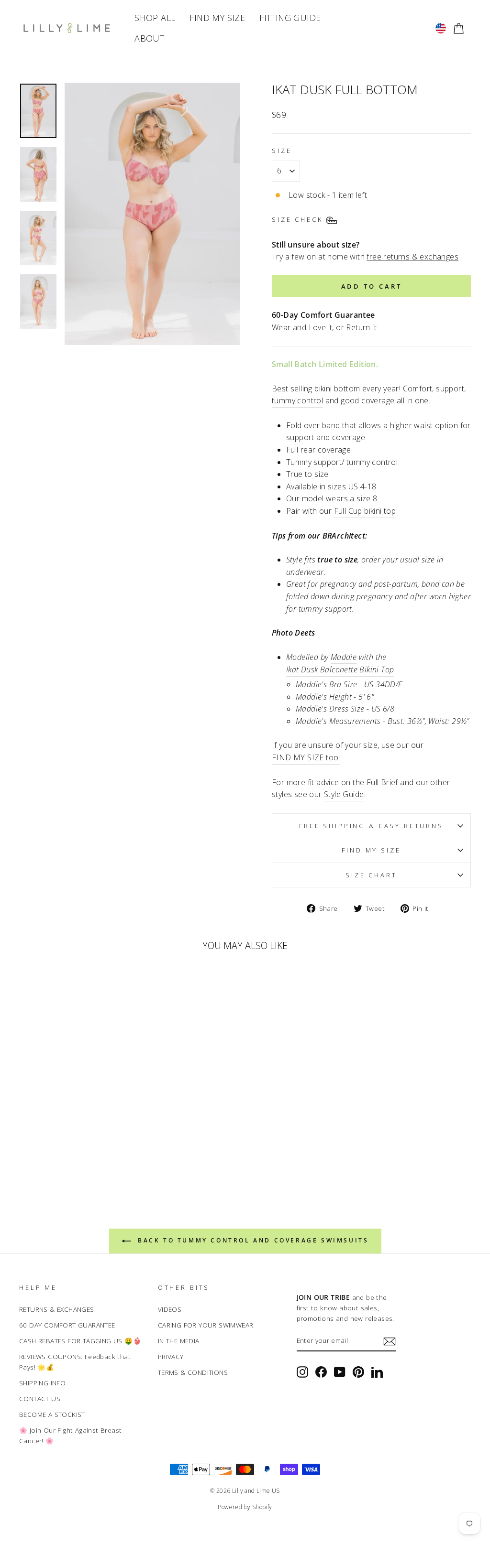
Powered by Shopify (245, 1507)
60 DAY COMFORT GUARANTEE (67, 1324)
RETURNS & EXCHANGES (56, 1309)
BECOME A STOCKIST (52, 1414)
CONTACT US (39, 1398)
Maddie (343, 657)
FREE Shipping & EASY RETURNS (371, 825)
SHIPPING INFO (42, 1382)
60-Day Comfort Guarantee (323, 315)
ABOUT (149, 38)
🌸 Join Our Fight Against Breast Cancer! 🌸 (70, 1435)
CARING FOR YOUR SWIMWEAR (206, 1324)
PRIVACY (171, 1356)
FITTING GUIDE (290, 17)
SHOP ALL (154, 17)
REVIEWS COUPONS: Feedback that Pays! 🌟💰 (75, 1361)
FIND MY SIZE (217, 17)
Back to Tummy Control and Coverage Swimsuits (252, 1240)
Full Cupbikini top (365, 511)
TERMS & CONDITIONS (193, 1372)
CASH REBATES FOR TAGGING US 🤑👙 (80, 1340)
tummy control (297, 400)
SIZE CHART (371, 875)
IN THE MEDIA (179, 1340)
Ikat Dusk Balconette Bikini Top (340, 669)
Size (281, 150)
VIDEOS (169, 1309)
